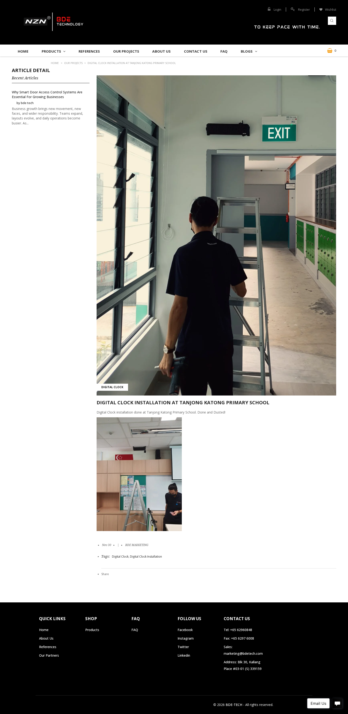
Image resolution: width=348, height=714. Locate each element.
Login (277, 9)
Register (304, 9)
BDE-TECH (234, 704)
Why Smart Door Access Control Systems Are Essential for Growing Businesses (47, 94)
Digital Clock (112, 387)
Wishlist (330, 9)
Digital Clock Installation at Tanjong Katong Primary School (132, 63)
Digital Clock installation (146, 557)
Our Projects (73, 63)
